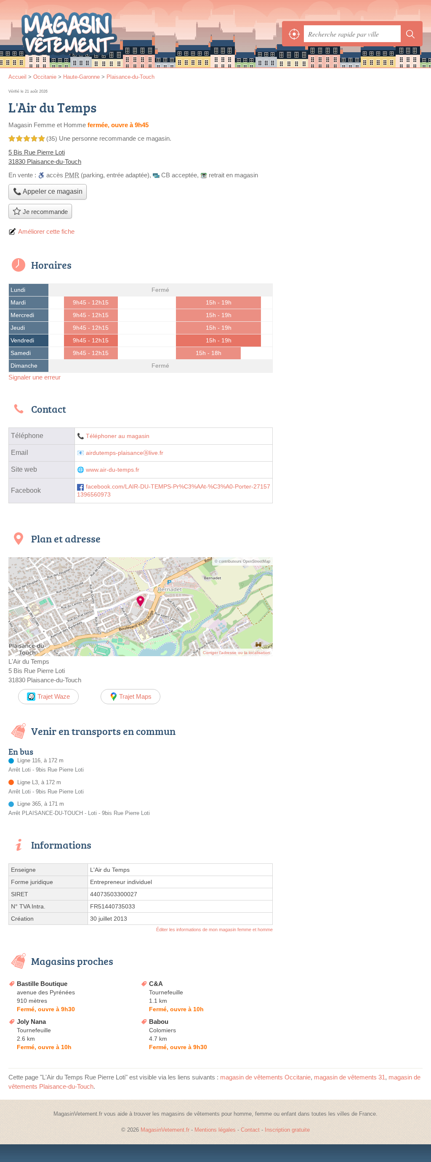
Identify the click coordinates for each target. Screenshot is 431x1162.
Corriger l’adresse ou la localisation (236, 652)
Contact (250, 1130)
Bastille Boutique (42, 983)
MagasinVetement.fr (69, 33)
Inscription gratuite (287, 1130)
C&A (156, 983)
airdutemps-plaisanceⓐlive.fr (124, 453)
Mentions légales (215, 1130)
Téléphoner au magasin (117, 436)
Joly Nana (31, 1021)
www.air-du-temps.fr (112, 470)
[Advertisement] (352, 147)
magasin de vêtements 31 (349, 1077)
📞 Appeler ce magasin (47, 191)
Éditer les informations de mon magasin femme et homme (214, 929)
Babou (158, 1021)
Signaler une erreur (34, 377)
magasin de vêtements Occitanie (265, 1077)
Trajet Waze (53, 696)
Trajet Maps (135, 696)
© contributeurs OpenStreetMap (242, 561)
